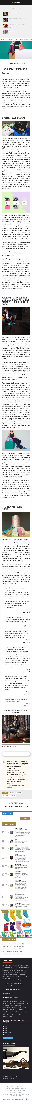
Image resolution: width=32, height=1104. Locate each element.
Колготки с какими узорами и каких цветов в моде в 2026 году (22, 906)
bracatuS (4, 943)
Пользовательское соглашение (16, 1088)
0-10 (5, 1026)
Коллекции (18, 864)
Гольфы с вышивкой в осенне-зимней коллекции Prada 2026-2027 (22, 867)
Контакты (9, 1090)
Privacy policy (19, 1086)
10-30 (5, 1028)
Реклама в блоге (16, 1092)
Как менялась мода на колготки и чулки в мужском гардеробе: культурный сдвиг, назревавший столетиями (22, 858)
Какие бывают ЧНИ (18, 943)
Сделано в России (9, 796)
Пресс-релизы (18, 828)
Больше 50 (7, 1032)
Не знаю (6, 1034)
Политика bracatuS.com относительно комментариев (16, 1095)
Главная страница (5, 39)
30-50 (5, 1030)
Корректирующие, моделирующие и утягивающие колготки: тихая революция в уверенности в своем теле (22, 897)
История (17, 854)
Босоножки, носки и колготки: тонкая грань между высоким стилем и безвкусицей (22, 875)
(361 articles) (21, 63)
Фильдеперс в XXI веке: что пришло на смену (22, 841)
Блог (12, 39)
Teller (12, 792)
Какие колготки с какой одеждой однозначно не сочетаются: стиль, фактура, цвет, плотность (22, 849)
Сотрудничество (20, 1090)
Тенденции (18, 871)
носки (19, 792)
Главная (10, 1086)
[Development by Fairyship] (27, 1099)
